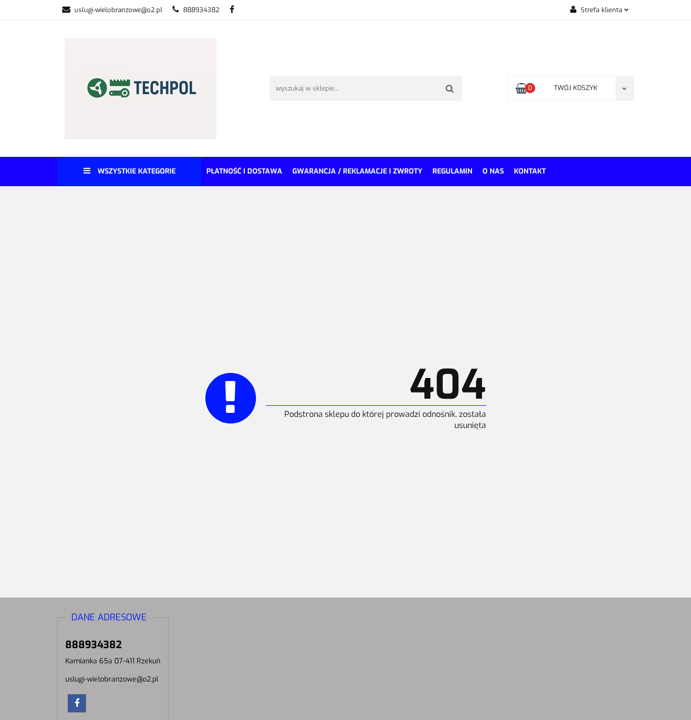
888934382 (201, 10)
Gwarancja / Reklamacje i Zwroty (357, 171)
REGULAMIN (452, 171)
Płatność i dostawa (244, 171)
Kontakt (530, 171)
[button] (109, 617)
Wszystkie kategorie (136, 171)
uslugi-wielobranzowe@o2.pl (118, 10)
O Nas (493, 171)
